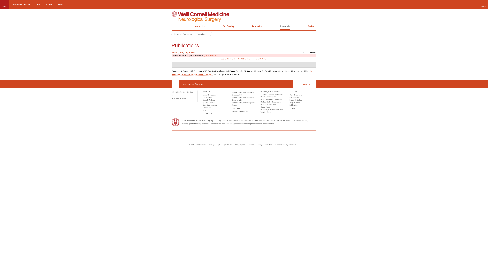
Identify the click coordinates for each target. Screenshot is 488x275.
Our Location (175, 84)
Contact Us (304, 84)
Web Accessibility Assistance (286, 145)
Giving (260, 145)
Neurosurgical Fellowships (270, 92)
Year (193, 52)
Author (174, 52)
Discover (49, 4)
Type (188, 52)
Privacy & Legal (214, 145)
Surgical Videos (294, 102)
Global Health (265, 107)
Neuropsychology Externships (271, 99)
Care (38, 4)
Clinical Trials (294, 97)
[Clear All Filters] (211, 55)
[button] (483, 4)
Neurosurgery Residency (240, 111)
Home (174, 26)
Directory (268, 145)
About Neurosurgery (210, 95)
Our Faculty (228, 26)
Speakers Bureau (209, 102)
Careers (251, 145)
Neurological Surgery (192, 84)
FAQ (204, 110)
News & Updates (209, 100)
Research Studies (295, 100)
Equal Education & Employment (234, 145)
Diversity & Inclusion (210, 105)
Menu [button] (4, 6)
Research (285, 26)
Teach (60, 4)
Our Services (207, 97)
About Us (199, 26)
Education (257, 26)
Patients (312, 26)
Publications (293, 105)
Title (181, 52)
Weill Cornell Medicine (21, 4)
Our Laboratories (295, 95)
